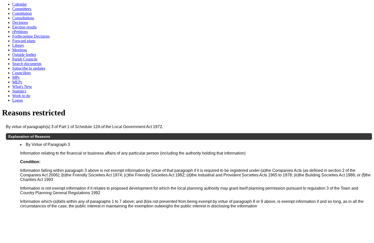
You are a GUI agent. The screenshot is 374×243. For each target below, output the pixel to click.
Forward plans (23, 41)
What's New (22, 86)
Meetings (19, 50)
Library (18, 45)
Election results (24, 27)
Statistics (19, 91)
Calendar (19, 4)
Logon (17, 100)
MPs (16, 77)
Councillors (21, 73)
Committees (21, 9)
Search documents (26, 64)
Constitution (22, 13)
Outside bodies (24, 54)
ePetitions (20, 31)
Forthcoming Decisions (31, 36)
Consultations (23, 18)
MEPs (17, 82)
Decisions (20, 22)
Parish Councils (24, 59)
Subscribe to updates (28, 68)
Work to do (21, 96)
